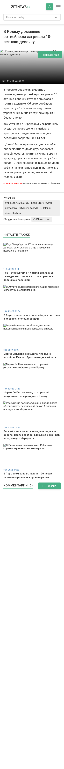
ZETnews (20, 7)
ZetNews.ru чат (42, 219)
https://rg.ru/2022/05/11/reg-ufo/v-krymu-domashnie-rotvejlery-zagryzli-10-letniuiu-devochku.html (29, 208)
